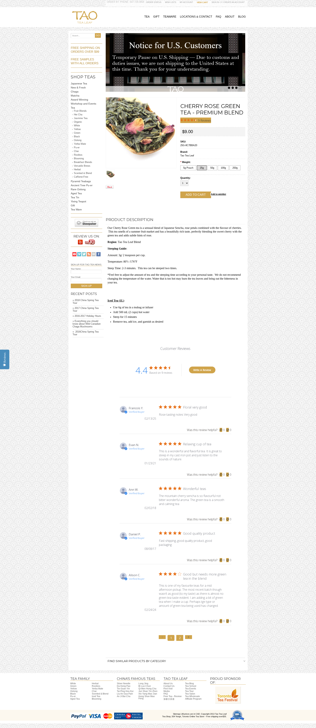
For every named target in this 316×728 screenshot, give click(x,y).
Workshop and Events (83, 103)
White (77, 125)
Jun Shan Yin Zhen (147, 691)
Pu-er (77, 147)
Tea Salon (190, 694)
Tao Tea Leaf (187, 155)
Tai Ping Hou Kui (125, 691)
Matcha (75, 95)
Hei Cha (78, 114)
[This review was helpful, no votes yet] (221, 430)
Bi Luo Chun (144, 686)
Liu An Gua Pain (125, 694)
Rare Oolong (78, 189)
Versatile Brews (82, 166)
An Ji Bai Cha (123, 696)
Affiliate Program (193, 699)
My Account (186, 2)
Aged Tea (76, 193)
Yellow (77, 129)
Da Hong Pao (123, 686)
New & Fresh (78, 87)
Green (77, 133)
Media (166, 691)
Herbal (77, 169)
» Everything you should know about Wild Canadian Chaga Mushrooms (87, 324)
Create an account (234, 2)
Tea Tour (189, 691)
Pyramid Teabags (81, 181)
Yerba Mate (80, 144)
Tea (73, 107)
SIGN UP (86, 285)
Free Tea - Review (172, 696)
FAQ (165, 694)
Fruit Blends (80, 111)
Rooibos (78, 155)
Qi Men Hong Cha (147, 689)
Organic (78, 122)
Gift (73, 205)
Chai (76, 151)
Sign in (215, 2)
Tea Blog (189, 683)
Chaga (74, 91)
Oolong (77, 140)
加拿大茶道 (168, 699)
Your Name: (76, 269)
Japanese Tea (79, 83)
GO (98, 35)
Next (243, 62)
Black (77, 136)
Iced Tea (96, 696)
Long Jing (143, 683)
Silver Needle (123, 683)
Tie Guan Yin (123, 689)
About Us (168, 683)
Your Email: (76, 277)
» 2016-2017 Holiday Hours (87, 316)
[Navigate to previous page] (162, 637)
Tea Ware (76, 209)
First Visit (167, 689)
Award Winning (79, 99)
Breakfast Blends (83, 162)
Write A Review (202, 370)
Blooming (79, 158)
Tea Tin (75, 197)
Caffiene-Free (81, 177)
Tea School (190, 686)
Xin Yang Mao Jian (147, 694)
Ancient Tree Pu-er (82, 185)
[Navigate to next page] (188, 637)
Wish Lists (170, 2)
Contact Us (168, 686)
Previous (108, 62)
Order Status (153, 2)
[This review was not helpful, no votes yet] (227, 430)
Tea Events (190, 689)
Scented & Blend (83, 173)
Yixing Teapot (78, 201)
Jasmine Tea (80, 118)
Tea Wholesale (192, 696)
